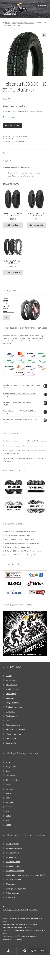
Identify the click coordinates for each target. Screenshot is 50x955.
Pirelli (8, 816)
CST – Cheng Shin (12, 780)
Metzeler (9, 802)
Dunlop (9, 784)
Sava (7, 820)
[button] (44, 35)
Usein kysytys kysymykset (16, 888)
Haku (25, 951)
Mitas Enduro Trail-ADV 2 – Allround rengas (20, 539)
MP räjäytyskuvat (12, 844)
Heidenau (9, 789)
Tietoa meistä (11, 738)
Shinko (8, 824)
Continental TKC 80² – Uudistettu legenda (20, 555)
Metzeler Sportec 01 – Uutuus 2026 (17, 547)
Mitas (8, 811)
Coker (8, 771)
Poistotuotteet (12, 716)
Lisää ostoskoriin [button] (13, 225)
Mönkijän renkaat (13, 689)
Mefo (8, 798)
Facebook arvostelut (14, 707)
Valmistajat (10, 897)
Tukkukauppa (11, 693)
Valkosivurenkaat (12, 893)
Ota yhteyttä (11, 743)
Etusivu (7, 23)
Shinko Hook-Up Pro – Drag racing (17, 535)
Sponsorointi (11, 698)
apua (8, 453)
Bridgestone (11, 766)
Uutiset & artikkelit (13, 879)
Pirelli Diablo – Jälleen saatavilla (16, 930)
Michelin (9, 807)
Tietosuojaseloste (13, 725)
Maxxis (8, 793)
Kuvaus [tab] (5, 153)
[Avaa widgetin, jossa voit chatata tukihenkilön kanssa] (38, 951)
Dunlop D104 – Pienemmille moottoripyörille (21, 531)
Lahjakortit (10, 711)
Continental (10, 775)
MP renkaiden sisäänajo (15, 870)
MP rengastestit (12, 853)
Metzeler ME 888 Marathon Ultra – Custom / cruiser (23, 551)
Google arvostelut (13, 702)
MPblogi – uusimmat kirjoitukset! (20, 909)
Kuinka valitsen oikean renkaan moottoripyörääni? (26, 875)
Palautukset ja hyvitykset (16, 729)
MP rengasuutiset (13, 861)
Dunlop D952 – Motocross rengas (16, 918)
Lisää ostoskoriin (12, 125)
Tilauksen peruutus (13, 734)
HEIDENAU (24, 141)
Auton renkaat (11, 685)
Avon (8, 762)
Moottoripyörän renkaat (25, 23)
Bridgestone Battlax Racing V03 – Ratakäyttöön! (22, 543)
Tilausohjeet (11, 884)
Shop (14, 23)
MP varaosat (11, 680)
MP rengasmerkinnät (14, 848)
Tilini (8, 720)
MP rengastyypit (12, 857)
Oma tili (8, 951)
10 (19, 141)
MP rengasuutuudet (13, 866)
